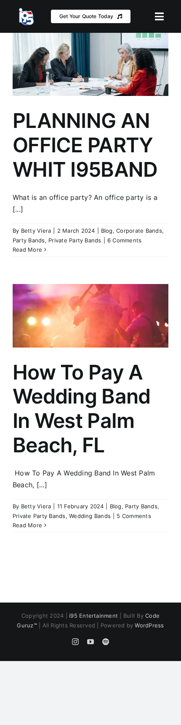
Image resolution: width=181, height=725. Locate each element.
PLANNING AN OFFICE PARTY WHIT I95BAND (85, 144)
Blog (107, 230)
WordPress (149, 625)
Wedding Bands (90, 516)
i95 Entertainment (93, 615)
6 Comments (124, 240)
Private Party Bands (74, 240)
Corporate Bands (139, 230)
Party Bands (29, 240)
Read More (27, 249)
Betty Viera (36, 230)
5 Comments (134, 516)
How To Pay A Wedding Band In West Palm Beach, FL (81, 408)
